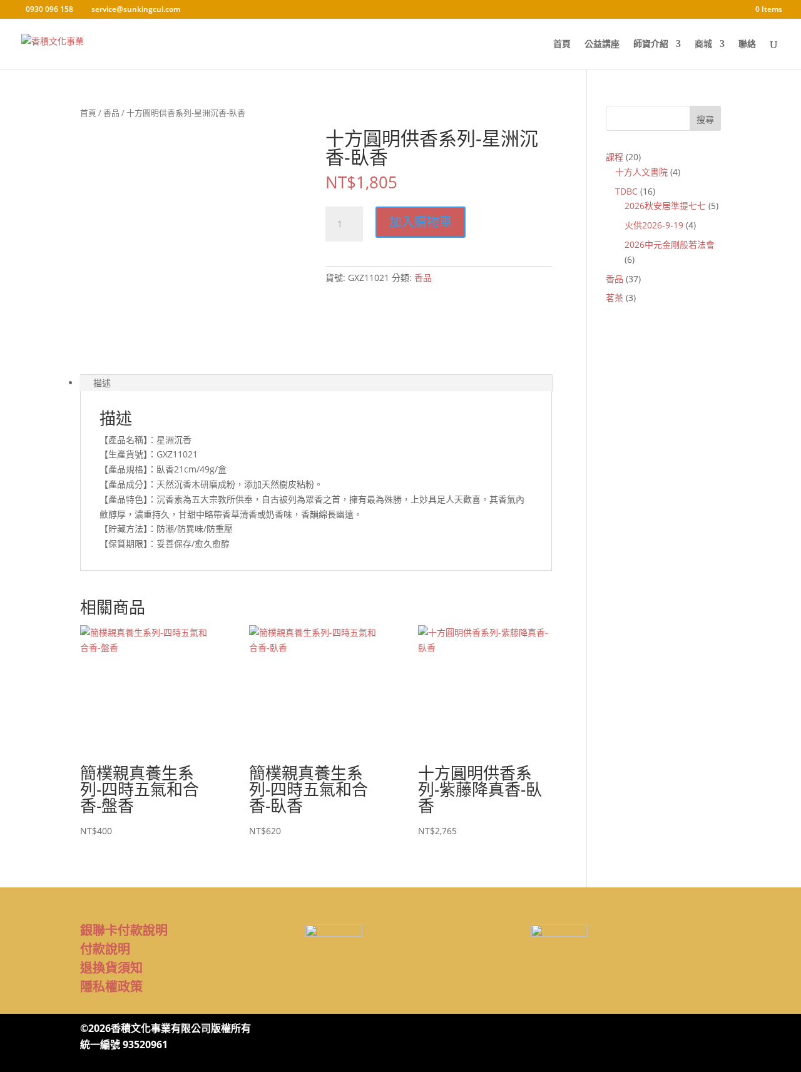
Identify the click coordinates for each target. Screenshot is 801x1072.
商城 (703, 44)
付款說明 (105, 949)
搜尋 (705, 119)
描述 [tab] (102, 383)
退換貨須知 (111, 967)
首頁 (562, 44)
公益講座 (602, 44)
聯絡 (747, 44)
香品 (111, 112)
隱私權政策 (111, 986)
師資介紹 (650, 44)
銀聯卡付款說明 (124, 930)
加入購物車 (420, 221)
